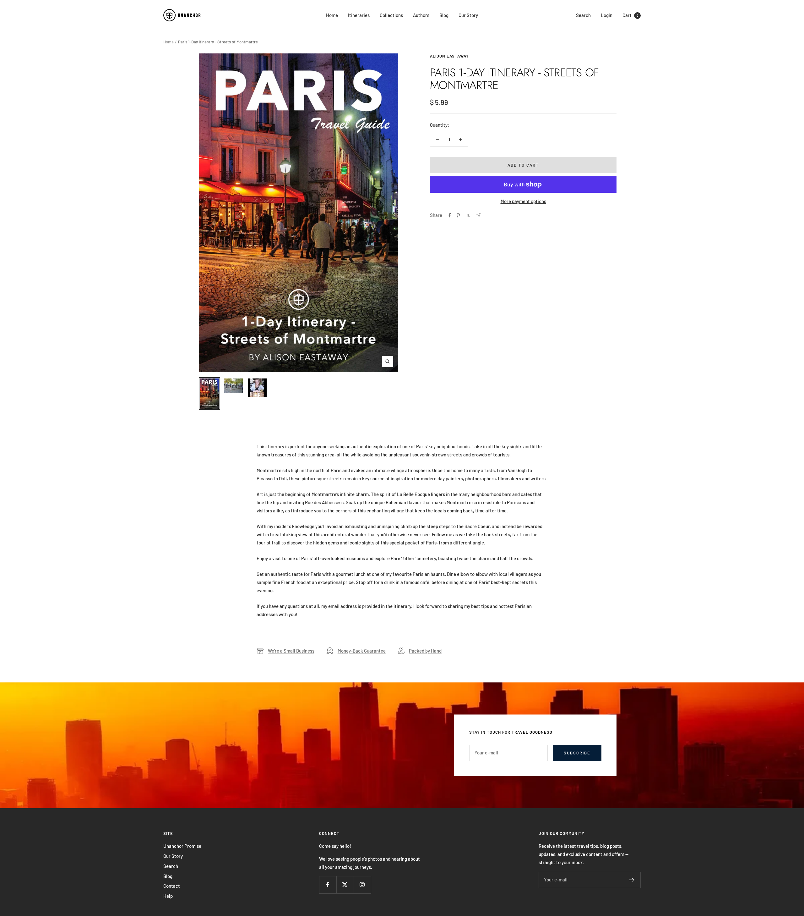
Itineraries (359, 15)
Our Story (468, 15)
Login (606, 15)
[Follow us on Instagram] (362, 884)
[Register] (631, 880)
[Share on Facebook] (449, 215)
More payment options (523, 201)
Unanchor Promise (182, 846)
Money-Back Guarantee (362, 651)
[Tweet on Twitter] (468, 215)
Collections (391, 15)
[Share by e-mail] (478, 215)
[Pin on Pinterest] (458, 215)
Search (583, 15)
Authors (421, 15)
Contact (171, 886)
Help (168, 896)
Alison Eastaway (449, 55)
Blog (443, 15)
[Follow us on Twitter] (345, 884)
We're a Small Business (291, 651)
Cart (630, 15)
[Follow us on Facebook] (327, 884)
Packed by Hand (425, 651)
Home (332, 15)
